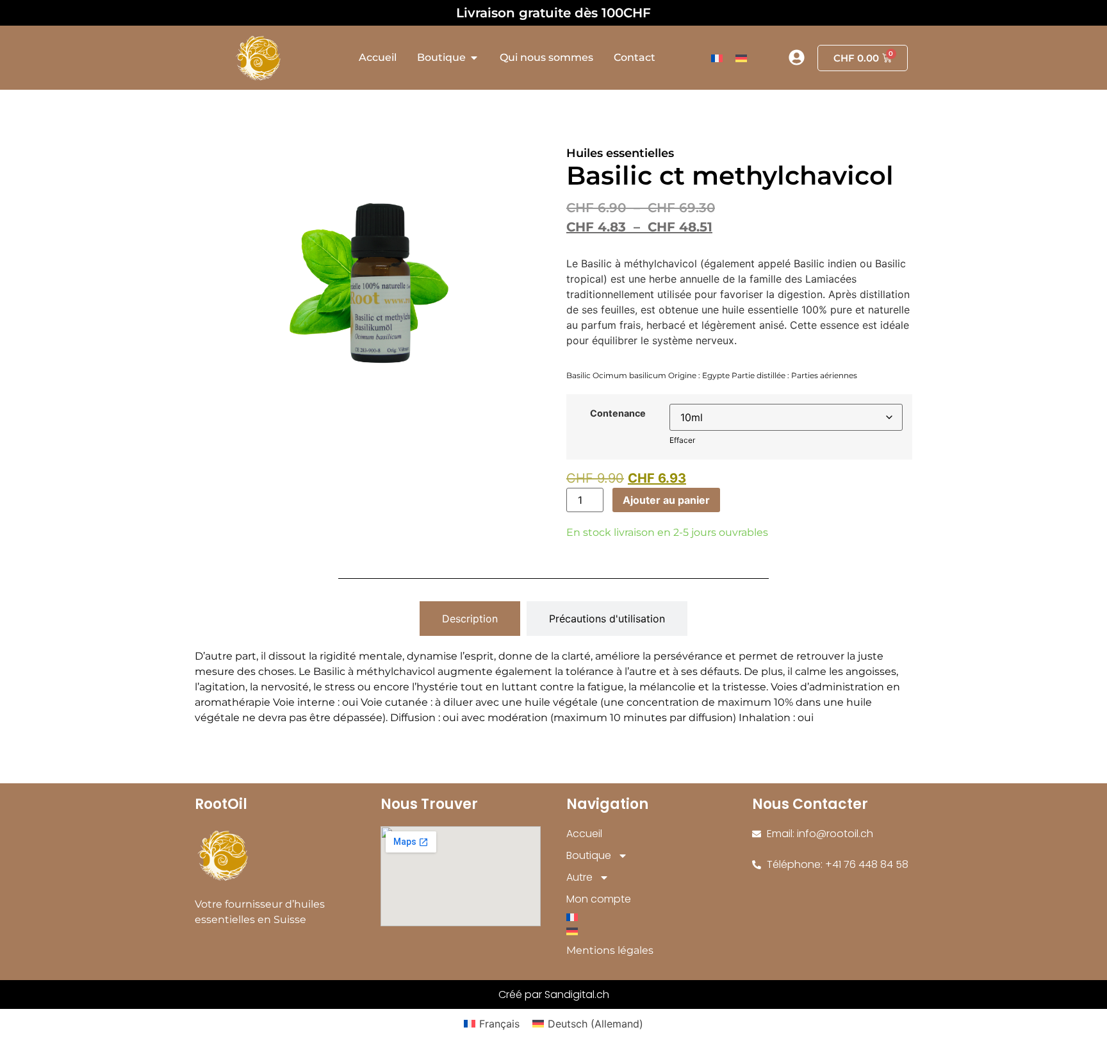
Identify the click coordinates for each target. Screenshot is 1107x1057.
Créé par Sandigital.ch (553, 994)
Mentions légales (609, 950)
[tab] (470, 618)
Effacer (682, 440)
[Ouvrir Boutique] (474, 57)
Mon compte (598, 899)
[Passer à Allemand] (741, 58)
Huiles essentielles (620, 153)
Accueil (584, 833)
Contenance (618, 413)
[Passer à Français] (717, 58)
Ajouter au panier (666, 500)
